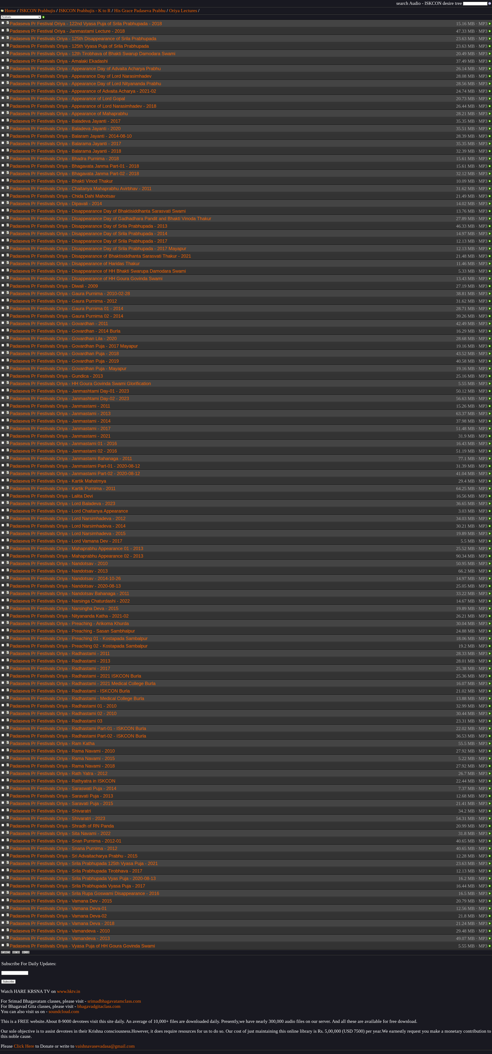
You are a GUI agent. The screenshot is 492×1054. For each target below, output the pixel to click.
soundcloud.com (64, 1011)
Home (10, 10)
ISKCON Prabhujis (37, 10)
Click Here (24, 1046)
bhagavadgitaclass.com (99, 1006)
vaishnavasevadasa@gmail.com (105, 1046)
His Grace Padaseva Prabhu (139, 10)
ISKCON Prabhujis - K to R (85, 10)
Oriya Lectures (183, 10)
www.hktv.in (68, 991)
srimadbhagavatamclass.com (114, 1001)
